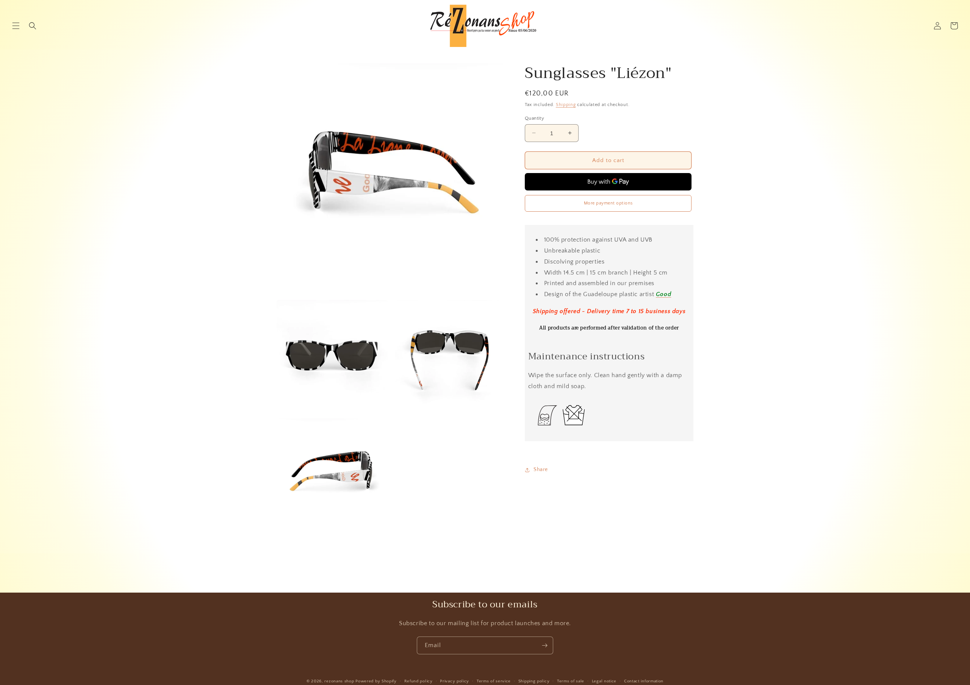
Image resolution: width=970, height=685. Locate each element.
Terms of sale (570, 681)
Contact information (643, 681)
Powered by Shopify (376, 681)
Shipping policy (534, 681)
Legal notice (604, 681)
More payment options (608, 203)
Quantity (534, 117)
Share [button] (541, 470)
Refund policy (418, 681)
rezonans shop (339, 681)
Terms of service (494, 681)
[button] (16, 25)
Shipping (566, 104)
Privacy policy (454, 681)
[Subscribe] (544, 645)
